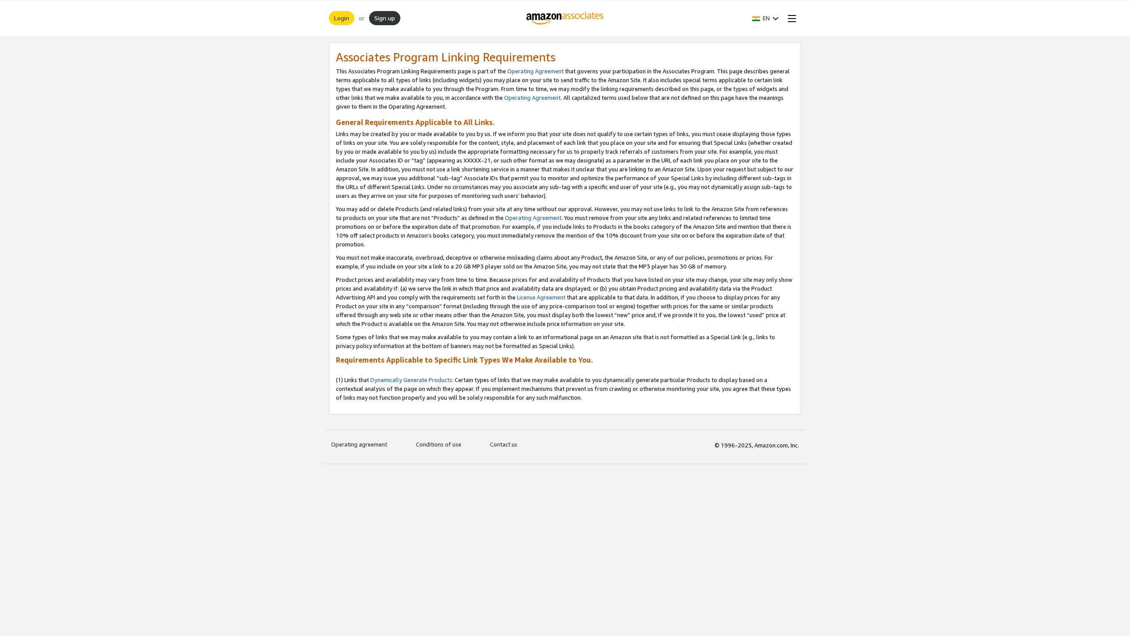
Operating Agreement (535, 71)
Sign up (384, 18)
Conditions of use (438, 444)
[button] (765, 18)
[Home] (565, 18)
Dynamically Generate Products (411, 379)
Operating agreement (359, 444)
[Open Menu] (790, 18)
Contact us (503, 444)
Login (341, 18)
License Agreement (541, 297)
